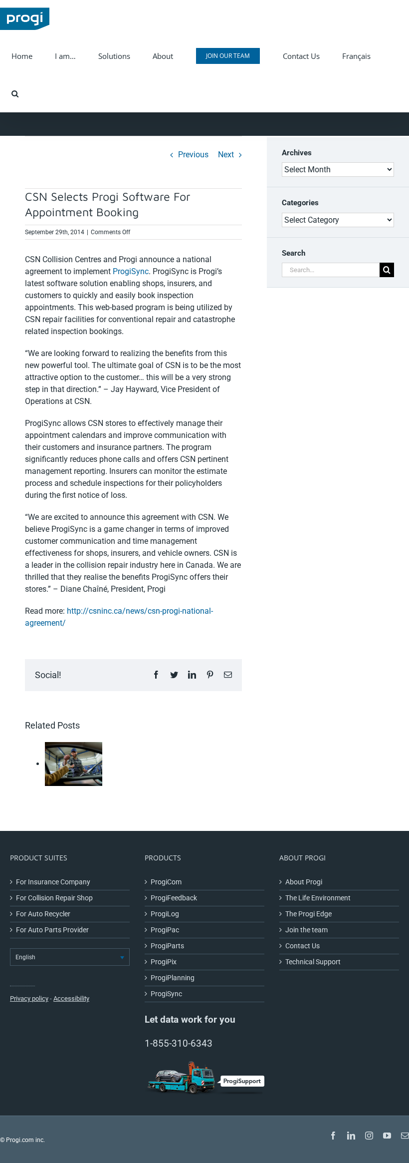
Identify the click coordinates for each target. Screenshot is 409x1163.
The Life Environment (318, 898)
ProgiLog (165, 914)
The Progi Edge (308, 914)
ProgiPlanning (173, 978)
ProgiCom (166, 882)
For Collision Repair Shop (54, 898)
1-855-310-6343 (178, 1043)
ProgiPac (165, 930)
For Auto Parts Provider (52, 930)
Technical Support (313, 962)
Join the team (306, 930)
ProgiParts (167, 946)
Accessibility (71, 998)
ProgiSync (131, 271)
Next (226, 154)
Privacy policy (29, 998)
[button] (14, 93)
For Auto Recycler (43, 914)
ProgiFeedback (174, 898)
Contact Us (302, 946)
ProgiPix (164, 962)
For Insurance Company (53, 882)
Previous (193, 154)
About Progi (303, 882)
